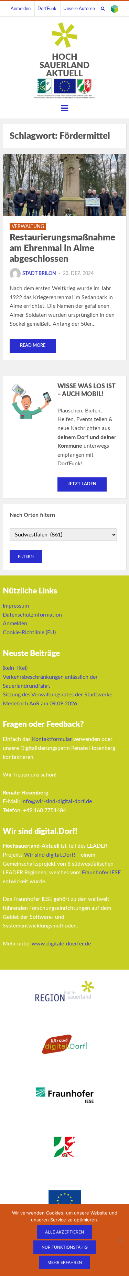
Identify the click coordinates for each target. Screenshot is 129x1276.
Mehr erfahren (64, 1262)
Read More (32, 345)
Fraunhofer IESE (101, 872)
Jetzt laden (82, 484)
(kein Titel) (15, 668)
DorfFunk (46, 9)
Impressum (16, 606)
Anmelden (21, 9)
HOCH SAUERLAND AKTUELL (64, 65)
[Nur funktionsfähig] (120, 1240)
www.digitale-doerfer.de (61, 943)
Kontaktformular (52, 739)
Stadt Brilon (39, 273)
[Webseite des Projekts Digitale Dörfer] (114, 8)
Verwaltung (28, 226)
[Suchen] (103, 8)
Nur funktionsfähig (65, 1247)
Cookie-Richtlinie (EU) (29, 632)
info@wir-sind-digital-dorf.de (56, 801)
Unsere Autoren (79, 9)
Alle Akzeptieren (64, 1232)
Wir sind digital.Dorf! (49, 855)
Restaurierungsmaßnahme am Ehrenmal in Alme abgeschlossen (62, 248)
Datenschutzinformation (32, 615)
